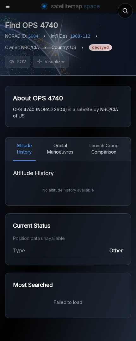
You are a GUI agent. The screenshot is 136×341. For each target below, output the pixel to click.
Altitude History (24, 149)
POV (21, 61)
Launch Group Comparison (104, 149)
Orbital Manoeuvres (60, 149)
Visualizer (55, 61)
